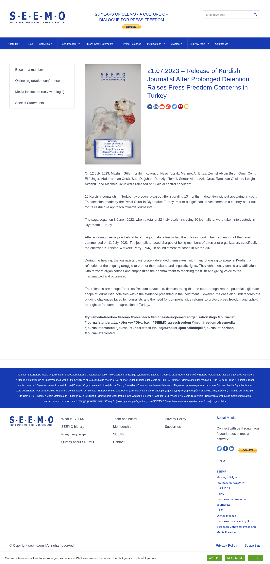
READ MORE (235, 558)
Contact (119, 442)
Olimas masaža (226, 515)
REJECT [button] (256, 558)
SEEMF (118, 434)
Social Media (226, 418)
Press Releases (132, 43)
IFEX (220, 510)
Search (255, 15)
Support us (173, 427)
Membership (122, 427)
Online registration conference (37, 81)
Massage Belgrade (228, 477)
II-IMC (220, 493)
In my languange (73, 434)
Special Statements (29, 103)
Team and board (125, 419)
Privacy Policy (175, 419)
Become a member (29, 70)
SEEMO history (72, 427)
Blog (30, 43)
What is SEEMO (73, 419)
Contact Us (221, 43)
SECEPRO (223, 488)
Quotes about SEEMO (77, 442)
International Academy (231, 482)
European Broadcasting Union (235, 521)
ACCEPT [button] (214, 558)
